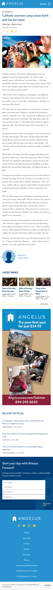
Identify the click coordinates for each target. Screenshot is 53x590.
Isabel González (7, 427)
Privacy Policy (31, 585)
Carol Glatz (6, 440)
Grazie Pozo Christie (9, 453)
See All (44, 304)
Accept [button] (47, 585)
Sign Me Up (6, 501)
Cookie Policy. (7, 587)
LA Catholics (7, 12)
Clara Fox (6, 24)
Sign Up (47, 504)
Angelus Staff (6, 294)
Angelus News (16, 24)
